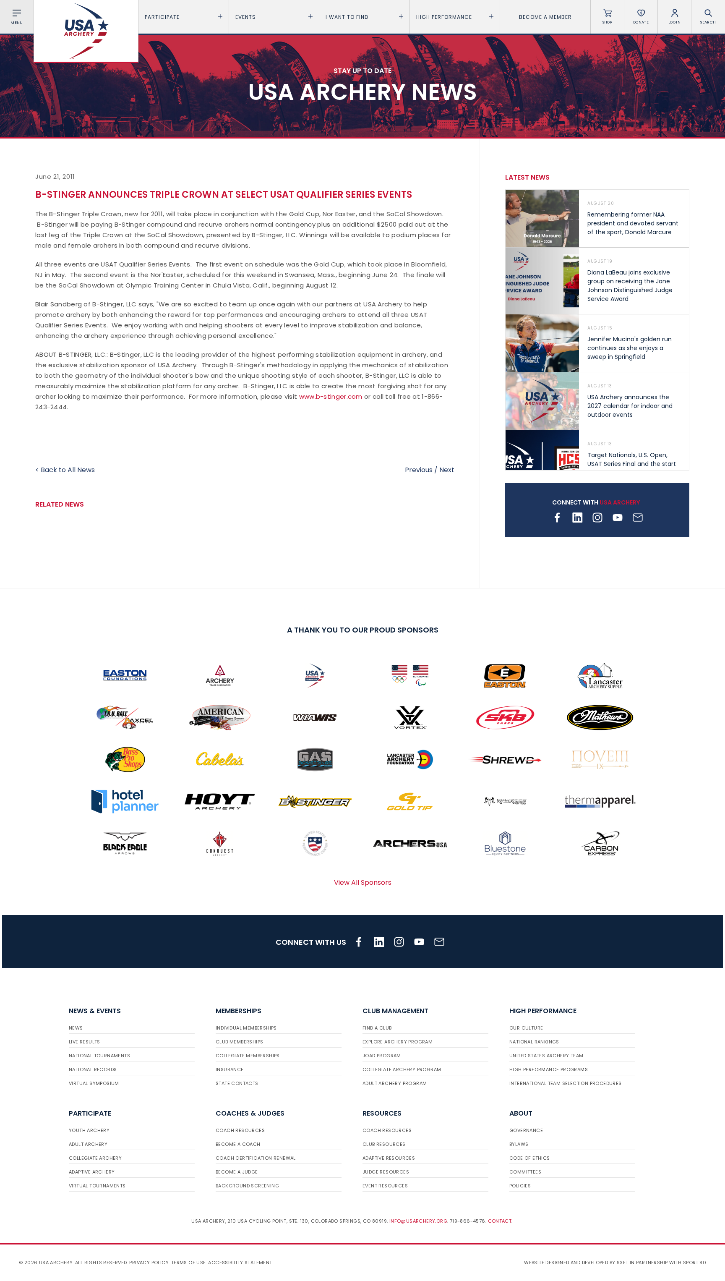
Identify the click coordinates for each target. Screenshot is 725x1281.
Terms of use (188, 1262)
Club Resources (384, 1144)
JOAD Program (381, 1055)
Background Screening (247, 1185)
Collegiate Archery (95, 1158)
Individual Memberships (246, 1028)
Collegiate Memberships (248, 1055)
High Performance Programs (548, 1069)
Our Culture (526, 1028)
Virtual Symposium (94, 1083)
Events (245, 17)
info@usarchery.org (418, 1221)
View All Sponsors (362, 882)
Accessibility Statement (240, 1262)
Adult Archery (88, 1144)
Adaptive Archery (92, 1172)
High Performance (444, 17)
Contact (500, 1221)
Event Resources (385, 1185)
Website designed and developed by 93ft (576, 1262)
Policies (520, 1185)
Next (446, 470)
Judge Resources (385, 1172)
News (76, 1028)
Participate (162, 17)
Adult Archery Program (394, 1083)
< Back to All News (65, 470)
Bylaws (518, 1144)
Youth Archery (89, 1130)
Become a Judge (237, 1172)
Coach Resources (240, 1130)
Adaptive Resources (388, 1158)
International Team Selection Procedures (565, 1083)
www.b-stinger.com (330, 396)
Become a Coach (238, 1144)
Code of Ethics (529, 1158)
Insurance (230, 1069)
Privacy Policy (149, 1262)
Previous (419, 470)
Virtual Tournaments (97, 1185)
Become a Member (545, 17)
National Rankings (534, 1041)
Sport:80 (694, 1262)
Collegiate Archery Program (401, 1069)
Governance (526, 1130)
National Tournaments (99, 1055)
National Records (93, 1069)
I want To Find (347, 17)
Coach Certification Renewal (256, 1158)
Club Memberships (239, 1041)
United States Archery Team (546, 1055)
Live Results (84, 1041)
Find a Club (376, 1028)
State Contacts (237, 1083)
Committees (525, 1172)
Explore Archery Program (397, 1041)
